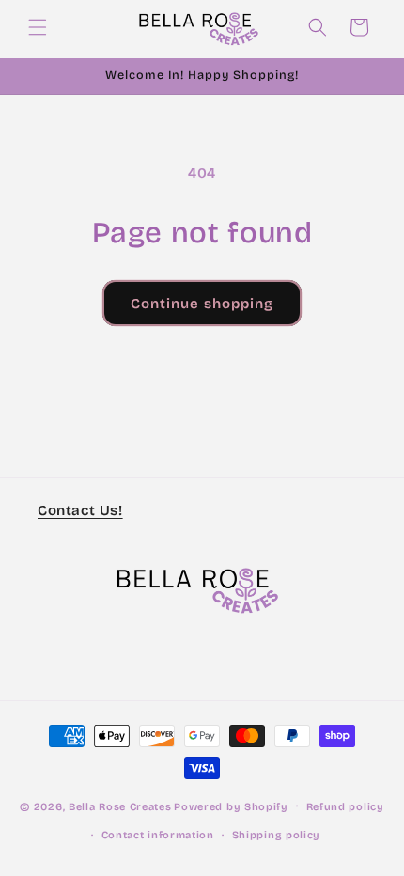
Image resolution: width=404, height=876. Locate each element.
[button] (37, 27)
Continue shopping (202, 303)
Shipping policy (276, 835)
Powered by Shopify (231, 806)
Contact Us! (80, 510)
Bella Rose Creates (120, 806)
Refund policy (345, 807)
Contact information (157, 835)
